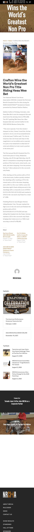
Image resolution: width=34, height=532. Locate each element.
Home (5, 41)
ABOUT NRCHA (8, 504)
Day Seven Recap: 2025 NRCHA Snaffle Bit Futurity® (9, 234)
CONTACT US (7, 514)
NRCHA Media (17, 278)
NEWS (5, 511)
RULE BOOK (7, 507)
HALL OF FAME (8, 528)
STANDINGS (7, 524)
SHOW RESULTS (8, 521)
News (10, 41)
